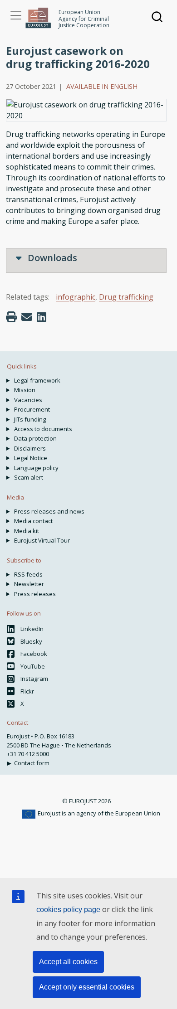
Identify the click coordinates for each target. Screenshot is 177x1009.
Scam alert (28, 477)
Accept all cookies (68, 961)
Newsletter (29, 584)
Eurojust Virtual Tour (42, 540)
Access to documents (43, 429)
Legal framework (37, 380)
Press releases (35, 594)
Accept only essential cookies (86, 987)
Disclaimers (30, 448)
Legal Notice (30, 458)
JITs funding (30, 419)
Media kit (26, 531)
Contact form (31, 763)
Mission (24, 390)
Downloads (51, 258)
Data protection (35, 438)
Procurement (32, 409)
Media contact (33, 521)
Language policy (36, 468)
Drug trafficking (126, 297)
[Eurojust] (38, 18)
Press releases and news (49, 511)
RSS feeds (28, 574)
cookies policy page (68, 909)
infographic (75, 297)
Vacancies (28, 400)
